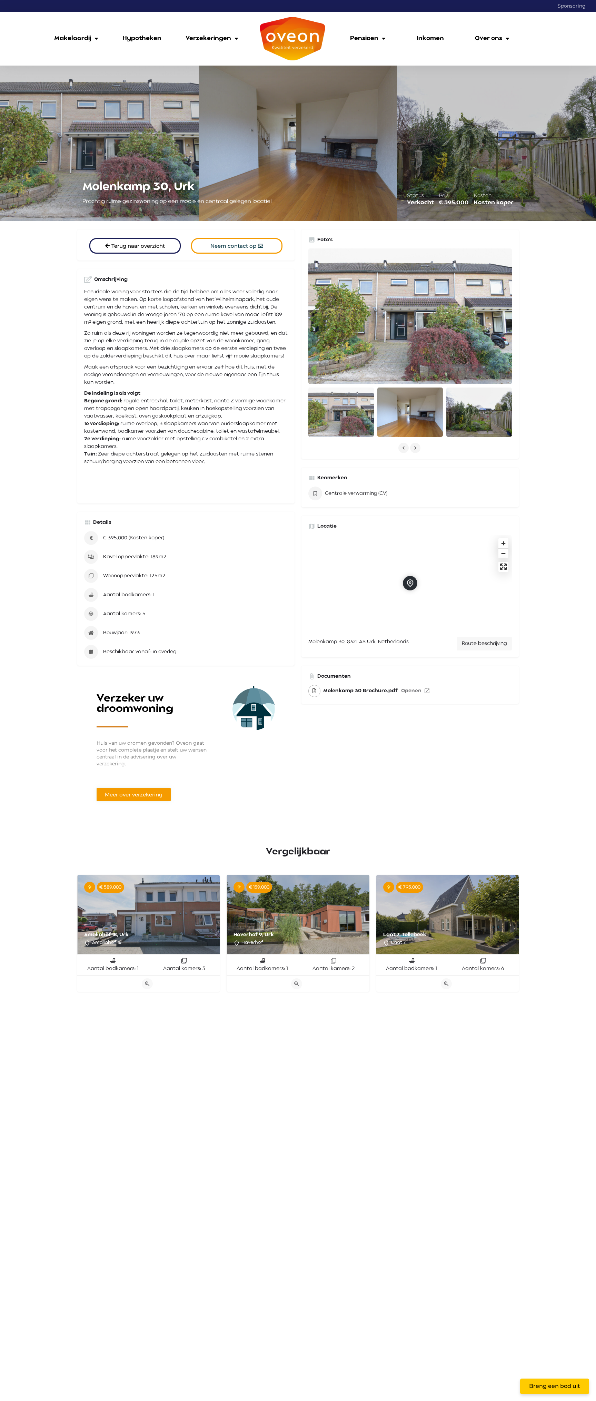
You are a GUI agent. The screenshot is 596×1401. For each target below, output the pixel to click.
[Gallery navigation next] (416, 448)
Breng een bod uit (554, 1386)
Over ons (488, 38)
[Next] (209, 916)
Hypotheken (141, 38)
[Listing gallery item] (341, 412)
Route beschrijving (484, 643)
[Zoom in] (503, 543)
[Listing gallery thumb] (410, 316)
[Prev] (87, 916)
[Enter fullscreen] (503, 567)
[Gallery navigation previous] (404, 448)
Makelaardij (72, 38)
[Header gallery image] (99, 143)
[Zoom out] (503, 553)
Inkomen (430, 38)
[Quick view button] (147, 983)
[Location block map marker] (410, 583)
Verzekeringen (208, 38)
